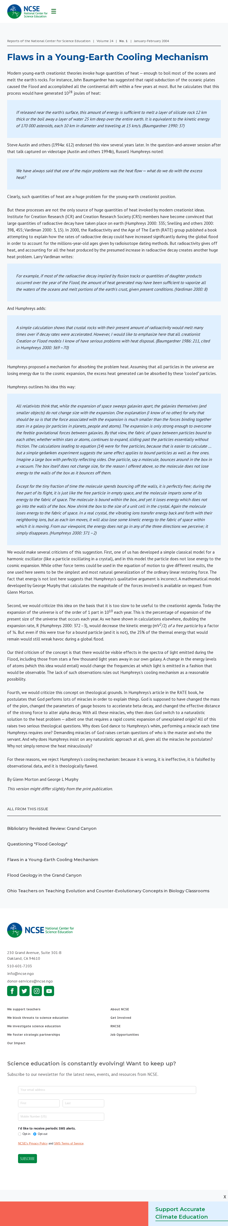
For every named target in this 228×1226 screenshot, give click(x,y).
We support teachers (24, 1009)
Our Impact (16, 1043)
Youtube (49, 991)
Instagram (37, 991)
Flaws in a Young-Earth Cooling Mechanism (52, 859)
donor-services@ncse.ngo (30, 981)
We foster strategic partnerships (33, 1035)
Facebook (12, 991)
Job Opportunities (124, 1035)
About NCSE (119, 1009)
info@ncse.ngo (20, 973)
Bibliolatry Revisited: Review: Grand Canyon (52, 828)
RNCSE (115, 1026)
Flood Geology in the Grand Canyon (44, 875)
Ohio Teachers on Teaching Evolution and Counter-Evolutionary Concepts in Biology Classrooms (108, 890)
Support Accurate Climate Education (181, 1213)
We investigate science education (34, 1026)
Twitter (24, 991)
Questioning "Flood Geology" (37, 844)
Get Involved (120, 1018)
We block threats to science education (37, 1018)
